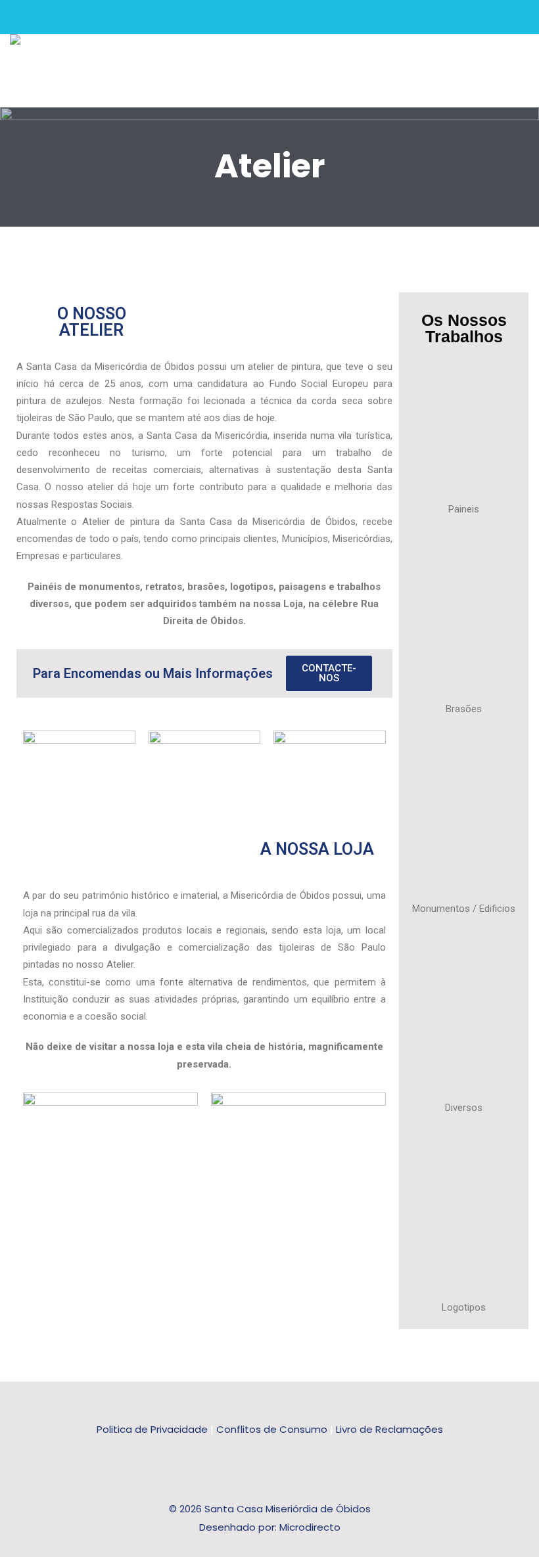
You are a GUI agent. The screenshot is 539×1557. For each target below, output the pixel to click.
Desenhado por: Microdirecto (269, 1527)
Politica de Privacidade (152, 1429)
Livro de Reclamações (389, 1429)
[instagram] (57, 17)
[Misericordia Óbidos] (15, 39)
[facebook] (37, 17)
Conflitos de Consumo (271, 1429)
